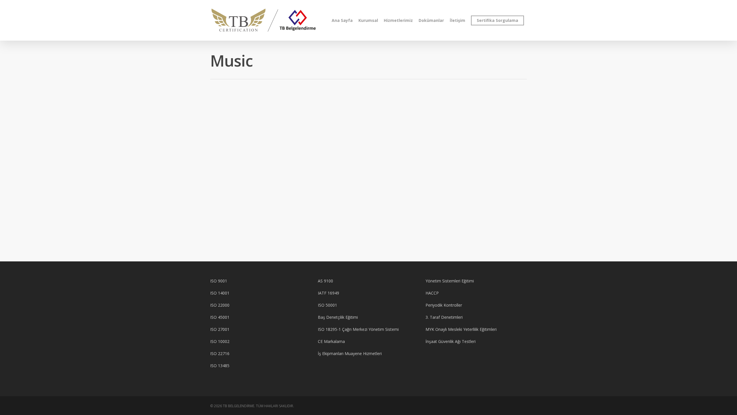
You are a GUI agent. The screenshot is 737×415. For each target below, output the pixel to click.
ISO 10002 (219, 341)
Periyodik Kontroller (444, 305)
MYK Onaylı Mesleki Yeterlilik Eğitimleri (461, 329)
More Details (243, 133)
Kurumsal (368, 20)
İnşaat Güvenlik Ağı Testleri (451, 341)
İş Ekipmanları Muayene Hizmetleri (350, 353)
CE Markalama (331, 341)
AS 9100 (325, 281)
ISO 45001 (219, 317)
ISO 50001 (327, 305)
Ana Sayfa (342, 20)
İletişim (457, 20)
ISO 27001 (219, 329)
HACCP (432, 293)
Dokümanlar (431, 20)
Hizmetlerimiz (398, 20)
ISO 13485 (219, 365)
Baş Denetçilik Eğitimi (338, 317)
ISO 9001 (218, 281)
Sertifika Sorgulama (497, 20)
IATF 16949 (328, 293)
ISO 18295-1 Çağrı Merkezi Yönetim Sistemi (358, 329)
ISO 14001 (219, 293)
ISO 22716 (219, 353)
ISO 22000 (219, 305)
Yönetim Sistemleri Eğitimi (450, 281)
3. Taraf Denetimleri (444, 317)
